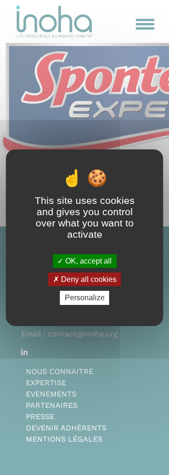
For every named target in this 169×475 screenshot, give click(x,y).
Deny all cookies (87, 279)
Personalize (85, 298)
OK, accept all (87, 261)
